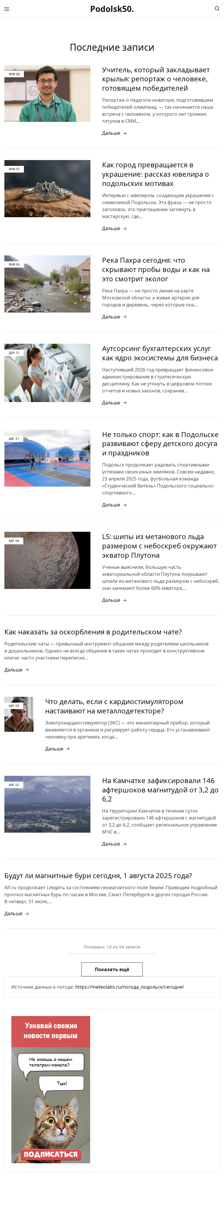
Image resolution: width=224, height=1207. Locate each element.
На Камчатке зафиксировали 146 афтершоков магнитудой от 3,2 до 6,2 (160, 790)
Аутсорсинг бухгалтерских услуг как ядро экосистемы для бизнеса (160, 352)
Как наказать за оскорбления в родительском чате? (93, 631)
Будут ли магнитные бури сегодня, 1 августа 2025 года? (98, 875)
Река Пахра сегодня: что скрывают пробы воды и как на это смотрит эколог (156, 269)
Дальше (111, 133)
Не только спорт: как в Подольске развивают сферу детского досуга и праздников (160, 443)
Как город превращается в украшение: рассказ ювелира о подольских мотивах (155, 174)
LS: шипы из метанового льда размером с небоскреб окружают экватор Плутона (159, 545)
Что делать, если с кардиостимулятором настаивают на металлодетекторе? (114, 706)
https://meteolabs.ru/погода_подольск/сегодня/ (129, 987)
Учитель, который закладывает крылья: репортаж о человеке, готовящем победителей (156, 79)
